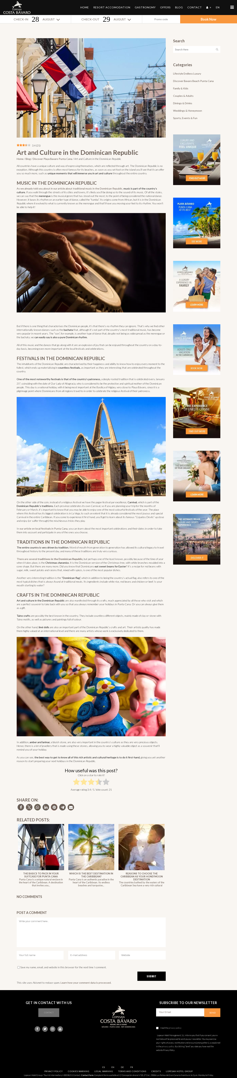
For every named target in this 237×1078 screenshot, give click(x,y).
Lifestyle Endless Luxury (187, 73)
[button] (21, 807)
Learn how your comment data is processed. (86, 982)
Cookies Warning (78, 1071)
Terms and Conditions (132, 1071)
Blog (28, 158)
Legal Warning (103, 1071)
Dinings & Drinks (182, 103)
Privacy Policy (53, 1071)
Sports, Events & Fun (185, 118)
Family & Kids (180, 88)
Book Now (208, 19)
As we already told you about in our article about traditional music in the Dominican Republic (69, 188)
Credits (156, 1071)
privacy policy (174, 1028)
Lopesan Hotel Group (179, 1071)
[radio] (76, 782)
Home (20, 158)
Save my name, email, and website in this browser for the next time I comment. (63, 967)
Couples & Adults (183, 95)
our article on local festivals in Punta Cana (44, 528)
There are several (27, 559)
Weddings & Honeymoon (187, 110)
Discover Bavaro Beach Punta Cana (193, 81)
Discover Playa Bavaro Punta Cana (52, 158)
